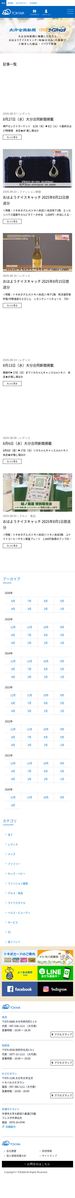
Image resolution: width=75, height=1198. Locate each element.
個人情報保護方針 (16, 1155)
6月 (46, 601)
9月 (62, 627)
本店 (3, 3)
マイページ (46, 12)
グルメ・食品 (15, 893)
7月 (29, 601)
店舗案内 (11, 1126)
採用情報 (47, 1151)
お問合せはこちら (38, 1164)
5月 (62, 601)
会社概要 (11, 1151)
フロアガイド (34, 12)
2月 (46, 609)
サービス (13, 922)
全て (10, 834)
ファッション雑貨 (18, 883)
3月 (29, 609)
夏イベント (14, 942)
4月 (13, 609)
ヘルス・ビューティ (19, 912)
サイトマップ (49, 1155)
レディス (13, 844)
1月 (62, 609)
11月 (29, 627)
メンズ (11, 854)
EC (9, 932)
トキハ (14, 14)
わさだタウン (21, 3)
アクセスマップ (63, 1034)
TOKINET (33, 3)
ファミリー (14, 864)
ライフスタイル (16, 903)
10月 (45, 627)
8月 (13, 601)
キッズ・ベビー (16, 873)
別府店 (10, 3)
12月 (13, 627)
